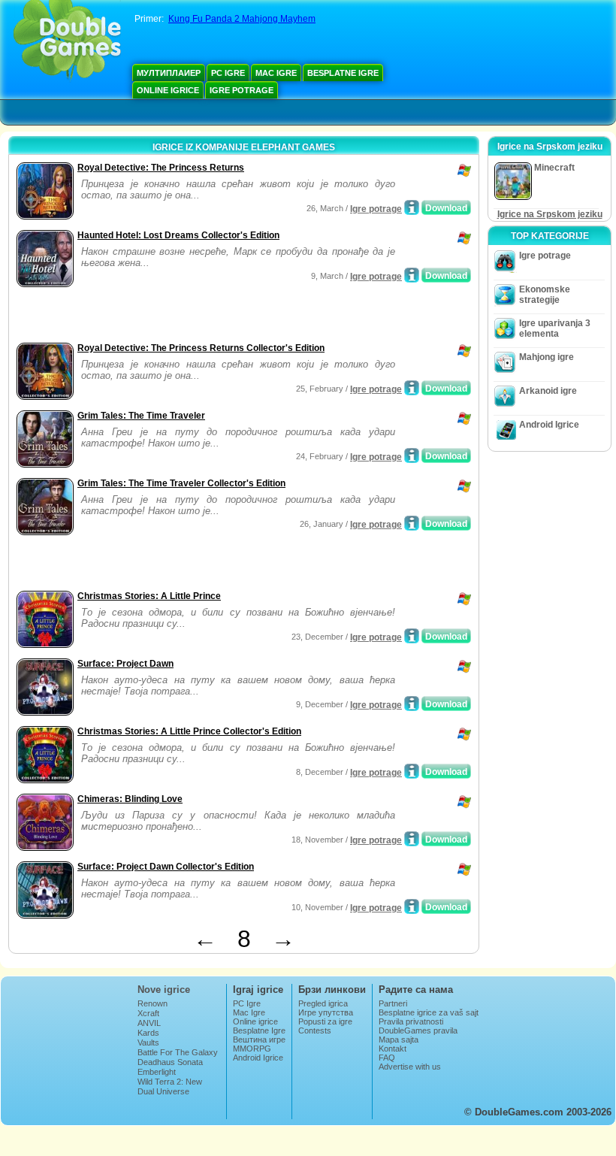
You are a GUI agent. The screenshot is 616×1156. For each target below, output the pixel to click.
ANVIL (149, 1022)
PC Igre (228, 72)
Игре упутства (325, 1012)
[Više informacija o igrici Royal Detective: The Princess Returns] (411, 207)
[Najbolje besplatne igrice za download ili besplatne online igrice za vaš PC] (67, 41)
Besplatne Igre (343, 72)
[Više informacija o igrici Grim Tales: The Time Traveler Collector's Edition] (411, 523)
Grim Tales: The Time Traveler (141, 415)
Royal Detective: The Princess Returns (160, 167)
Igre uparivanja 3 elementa (554, 328)
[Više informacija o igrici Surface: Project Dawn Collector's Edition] (411, 906)
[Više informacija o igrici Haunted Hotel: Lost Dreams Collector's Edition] (411, 275)
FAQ (387, 1057)
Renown (152, 1003)
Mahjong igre (546, 357)
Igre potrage (241, 90)
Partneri (393, 1003)
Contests (314, 1030)
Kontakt (392, 1048)
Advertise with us (410, 1066)
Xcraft (148, 1013)
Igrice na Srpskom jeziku (549, 214)
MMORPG (252, 1048)
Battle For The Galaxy (177, 1052)
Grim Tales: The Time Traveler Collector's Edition (181, 483)
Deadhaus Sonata (170, 1062)
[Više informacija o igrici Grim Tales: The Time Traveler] (411, 455)
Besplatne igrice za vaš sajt (429, 1012)
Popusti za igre (325, 1021)
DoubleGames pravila (418, 1030)
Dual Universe (163, 1091)
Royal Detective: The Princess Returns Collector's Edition (201, 348)
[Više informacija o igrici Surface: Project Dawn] (411, 703)
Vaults (148, 1042)
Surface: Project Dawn (125, 663)
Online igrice (168, 90)
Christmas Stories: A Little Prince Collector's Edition (189, 731)
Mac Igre (276, 72)
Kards (148, 1032)
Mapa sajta (398, 1039)
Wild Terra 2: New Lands (169, 1086)
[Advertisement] (188, 316)
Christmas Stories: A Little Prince (149, 596)
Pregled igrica (323, 1003)
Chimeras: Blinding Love (130, 799)
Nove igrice (163, 989)
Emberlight (156, 1071)
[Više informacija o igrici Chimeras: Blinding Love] (411, 838)
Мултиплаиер (169, 72)
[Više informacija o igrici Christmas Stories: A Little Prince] (411, 635)
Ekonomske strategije (544, 294)
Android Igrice (549, 424)
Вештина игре (259, 1039)
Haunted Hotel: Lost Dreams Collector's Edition (178, 235)
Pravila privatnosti (411, 1021)
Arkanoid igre (548, 391)
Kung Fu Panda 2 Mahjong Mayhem (242, 19)
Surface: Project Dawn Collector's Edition (165, 866)
